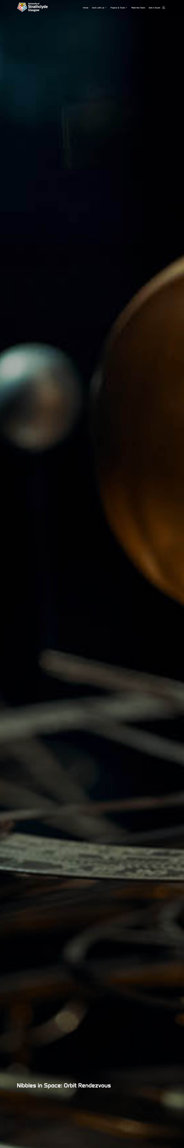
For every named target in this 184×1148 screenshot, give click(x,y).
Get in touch (154, 7)
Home (85, 7)
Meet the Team (138, 7)
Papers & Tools (118, 7)
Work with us (98, 7)
